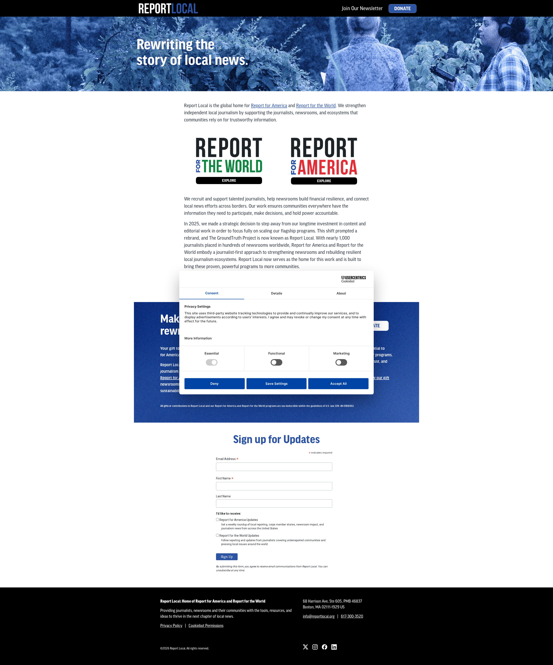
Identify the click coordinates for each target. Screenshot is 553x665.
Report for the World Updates (239, 535)
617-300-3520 (352, 616)
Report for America (269, 105)
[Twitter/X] (305, 647)
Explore (229, 180)
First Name (225, 479)
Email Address (227, 459)
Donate (402, 8)
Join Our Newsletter (362, 8)
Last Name (223, 496)
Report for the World (316, 105)
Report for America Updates (238, 520)
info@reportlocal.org (319, 616)
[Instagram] (315, 647)
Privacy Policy (171, 625)
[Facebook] (324, 647)
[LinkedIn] (334, 647)
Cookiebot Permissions (206, 625)
